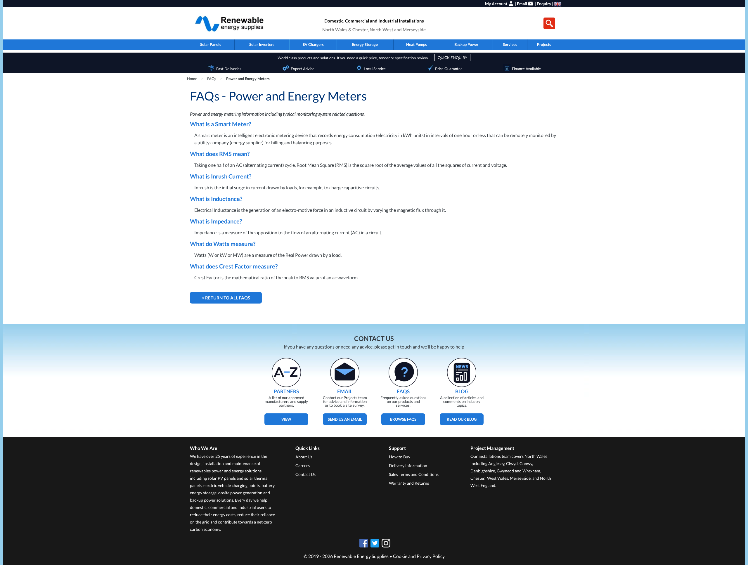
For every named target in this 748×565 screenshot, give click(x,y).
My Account (496, 3)
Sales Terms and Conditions (414, 474)
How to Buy (399, 456)
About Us (303, 456)
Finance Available (526, 68)
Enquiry (544, 3)
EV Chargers (313, 44)
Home (192, 78)
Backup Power (466, 44)
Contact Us (305, 474)
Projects (544, 44)
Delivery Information (408, 465)
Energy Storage (365, 44)
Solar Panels (210, 44)
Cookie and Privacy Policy (419, 556)
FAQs (211, 78)
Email (522, 3)
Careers (302, 465)
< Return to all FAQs (226, 297)
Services (510, 44)
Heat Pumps (416, 44)
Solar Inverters (261, 44)
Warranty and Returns (409, 483)
